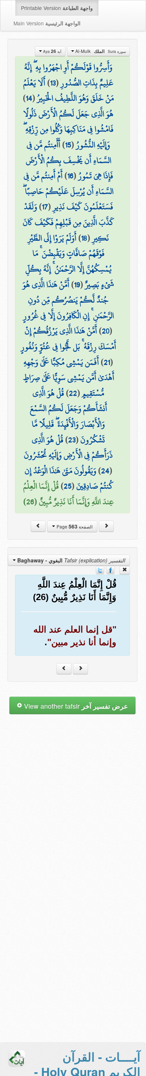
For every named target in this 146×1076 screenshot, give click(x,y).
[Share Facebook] (110, 569)
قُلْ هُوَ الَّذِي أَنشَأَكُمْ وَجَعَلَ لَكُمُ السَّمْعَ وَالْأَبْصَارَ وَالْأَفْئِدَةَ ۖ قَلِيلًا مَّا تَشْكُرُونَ (68, 416)
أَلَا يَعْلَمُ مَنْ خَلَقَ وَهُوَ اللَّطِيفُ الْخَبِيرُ (68, 91)
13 (53, 83)
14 (29, 98)
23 (72, 440)
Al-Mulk (100, 51)
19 (77, 284)
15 (68, 145)
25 (68, 486)
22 (73, 393)
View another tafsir (75, 705)
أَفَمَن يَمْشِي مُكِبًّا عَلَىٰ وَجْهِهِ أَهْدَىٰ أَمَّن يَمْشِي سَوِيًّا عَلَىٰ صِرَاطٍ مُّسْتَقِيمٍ (68, 377)
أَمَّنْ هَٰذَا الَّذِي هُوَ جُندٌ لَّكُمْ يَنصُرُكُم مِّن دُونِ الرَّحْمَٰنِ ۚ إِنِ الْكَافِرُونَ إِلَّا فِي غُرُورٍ (68, 300)
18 (84, 238)
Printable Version (57, 8)
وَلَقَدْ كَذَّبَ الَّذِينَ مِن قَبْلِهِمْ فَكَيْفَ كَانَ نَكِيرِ (68, 222)
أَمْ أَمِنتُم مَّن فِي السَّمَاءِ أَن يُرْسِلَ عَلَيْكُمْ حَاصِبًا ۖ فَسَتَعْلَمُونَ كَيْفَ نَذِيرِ (68, 191)
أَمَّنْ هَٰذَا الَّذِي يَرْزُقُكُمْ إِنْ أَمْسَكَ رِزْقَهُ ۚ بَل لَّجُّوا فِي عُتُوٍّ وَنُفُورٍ (68, 339)
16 (70, 175)
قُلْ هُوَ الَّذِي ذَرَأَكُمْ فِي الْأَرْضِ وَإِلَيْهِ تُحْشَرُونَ (68, 448)
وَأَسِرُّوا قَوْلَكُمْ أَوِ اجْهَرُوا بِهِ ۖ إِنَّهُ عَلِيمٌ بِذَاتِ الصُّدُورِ (68, 75)
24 (105, 470)
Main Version (46, 23)
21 (107, 362)
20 (105, 331)
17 (45, 206)
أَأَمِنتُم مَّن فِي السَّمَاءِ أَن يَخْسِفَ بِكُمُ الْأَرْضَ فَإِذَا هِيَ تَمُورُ (69, 160)
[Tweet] (99, 569)
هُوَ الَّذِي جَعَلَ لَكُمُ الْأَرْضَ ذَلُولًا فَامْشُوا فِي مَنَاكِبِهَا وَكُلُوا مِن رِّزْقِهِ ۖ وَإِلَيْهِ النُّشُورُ (68, 129)
